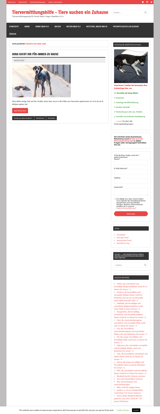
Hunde (27, 26)
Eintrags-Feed (122, 237)
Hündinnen (40, 118)
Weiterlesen (20, 110)
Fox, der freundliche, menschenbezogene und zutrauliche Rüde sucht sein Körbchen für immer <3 (130, 331)
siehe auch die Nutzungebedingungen (128, 139)
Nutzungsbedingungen (37, 2)
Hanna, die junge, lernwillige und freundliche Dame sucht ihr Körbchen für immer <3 (129, 365)
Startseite (14, 26)
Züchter (12, 34)
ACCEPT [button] (136, 410)
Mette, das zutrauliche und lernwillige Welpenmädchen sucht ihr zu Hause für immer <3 (130, 286)
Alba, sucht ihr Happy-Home (128, 387)
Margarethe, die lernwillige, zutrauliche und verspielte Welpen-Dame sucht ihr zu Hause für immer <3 (130, 314)
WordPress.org (123, 243)
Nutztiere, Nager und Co (96, 26)
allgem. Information (55, 2)
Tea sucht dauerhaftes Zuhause (130, 379)
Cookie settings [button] (123, 410)
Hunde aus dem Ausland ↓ (23, 118)
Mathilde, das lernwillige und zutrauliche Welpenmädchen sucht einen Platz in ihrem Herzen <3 (128, 306)
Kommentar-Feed (124, 240)
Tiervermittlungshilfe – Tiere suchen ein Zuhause (60, 12)
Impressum (11, 2)
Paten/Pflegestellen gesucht (126, 26)
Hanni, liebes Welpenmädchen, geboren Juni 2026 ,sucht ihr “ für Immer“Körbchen (128, 398)
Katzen (58, 26)
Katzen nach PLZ (73, 26)
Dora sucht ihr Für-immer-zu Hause (35, 54)
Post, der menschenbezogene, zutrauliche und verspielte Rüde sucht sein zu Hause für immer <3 (129, 323)
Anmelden (121, 234)
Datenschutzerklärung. (125, 208)
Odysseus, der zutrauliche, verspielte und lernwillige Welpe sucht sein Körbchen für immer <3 (130, 348)
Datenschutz (23, 2)
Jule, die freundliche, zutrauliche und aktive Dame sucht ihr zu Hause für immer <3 (131, 356)
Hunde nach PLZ (42, 26)
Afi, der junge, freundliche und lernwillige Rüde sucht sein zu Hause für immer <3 (130, 340)
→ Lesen (118, 121)
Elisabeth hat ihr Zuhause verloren (131, 376)
